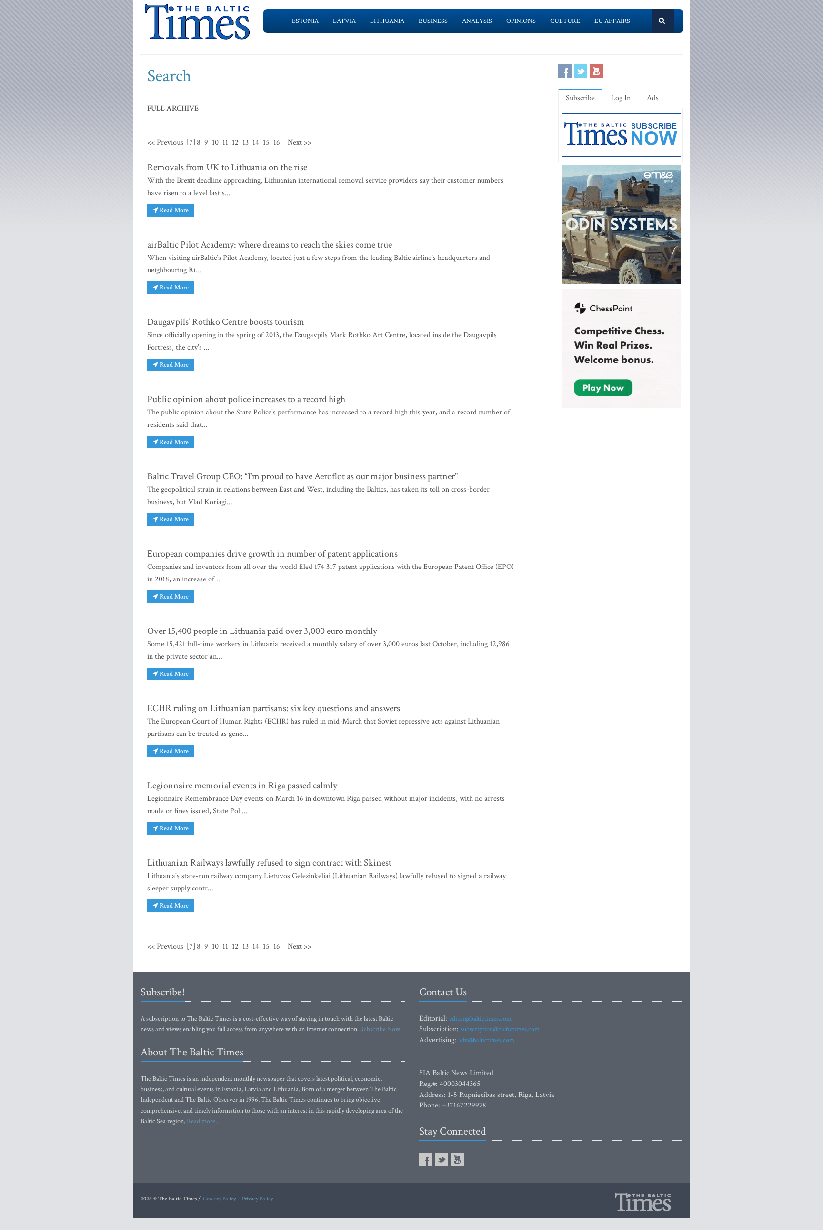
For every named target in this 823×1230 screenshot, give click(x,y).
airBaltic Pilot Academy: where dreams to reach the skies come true (269, 244)
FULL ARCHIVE (173, 108)
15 (266, 142)
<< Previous (165, 142)
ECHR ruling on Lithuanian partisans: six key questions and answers (273, 708)
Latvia (344, 21)
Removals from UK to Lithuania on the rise (227, 167)
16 (276, 142)
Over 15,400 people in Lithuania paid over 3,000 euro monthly (262, 631)
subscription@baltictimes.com (500, 1029)
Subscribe (580, 98)
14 (255, 142)
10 (215, 142)
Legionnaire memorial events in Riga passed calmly (242, 785)
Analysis (477, 21)
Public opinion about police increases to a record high (246, 399)
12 (235, 142)
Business (433, 21)
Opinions (521, 21)
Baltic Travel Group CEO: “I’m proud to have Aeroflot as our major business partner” (302, 476)
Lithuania (387, 21)
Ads (653, 98)
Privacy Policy (257, 1198)
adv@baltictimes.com (486, 1040)
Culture (565, 21)
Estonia (305, 21)
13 (245, 142)
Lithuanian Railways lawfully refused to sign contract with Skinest (269, 863)
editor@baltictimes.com (480, 1018)
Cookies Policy (219, 1198)
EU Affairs (612, 21)
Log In (621, 98)
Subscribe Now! (381, 1029)
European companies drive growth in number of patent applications (272, 554)
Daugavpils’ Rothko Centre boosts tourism (225, 322)
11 (225, 142)
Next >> (299, 142)
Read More (173, 210)
